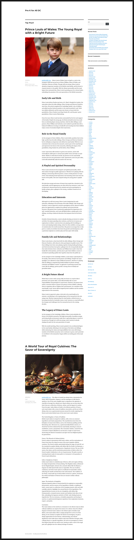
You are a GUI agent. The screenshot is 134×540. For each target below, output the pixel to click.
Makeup (91, 192)
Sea (90, 229)
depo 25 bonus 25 (92, 290)
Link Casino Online (92, 272)
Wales (32, 85)
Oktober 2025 (92, 82)
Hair (90, 172)
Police (90, 217)
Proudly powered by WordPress (40, 533)
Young (36, 85)
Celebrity (91, 145)
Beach (90, 128)
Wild (90, 249)
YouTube (91, 251)
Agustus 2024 (92, 101)
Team (90, 239)
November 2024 (92, 97)
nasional (91, 205)
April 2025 (91, 90)
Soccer (90, 235)
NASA (90, 204)
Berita (90, 131)
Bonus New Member (92, 284)
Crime (90, 155)
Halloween (91, 173)
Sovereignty (28, 402)
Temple (90, 242)
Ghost (90, 170)
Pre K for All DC (33, 10)
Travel (90, 243)
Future (30, 84)
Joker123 (90, 278)
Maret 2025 (91, 91)
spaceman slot (92, 236)
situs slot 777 (91, 287)
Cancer (90, 139)
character (91, 147)
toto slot (90, 293)
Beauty (90, 129)
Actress (90, 122)
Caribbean (91, 141)
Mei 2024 (91, 106)
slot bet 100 (90, 264)
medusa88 (90, 296)
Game (90, 167)
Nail (90, 202)
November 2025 (92, 81)
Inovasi (90, 180)
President (91, 220)
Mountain (91, 196)
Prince (26, 82)
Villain (90, 246)
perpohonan (92, 211)
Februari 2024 (92, 110)
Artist (90, 126)
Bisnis (90, 132)
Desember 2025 (92, 79)
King (90, 189)
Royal (29, 85)
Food (26, 399)
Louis (33, 84)
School (90, 227)
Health (90, 174)
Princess (91, 223)
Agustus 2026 (92, 71)
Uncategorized (92, 245)
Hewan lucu (91, 176)
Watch (90, 248)
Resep (90, 226)
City (90, 150)
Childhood (91, 148)
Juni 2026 (91, 74)
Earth (90, 160)
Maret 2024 (91, 109)
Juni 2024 (91, 104)
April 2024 (91, 107)
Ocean (90, 208)
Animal (90, 123)
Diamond (91, 157)
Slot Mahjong (91, 281)
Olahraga (91, 210)
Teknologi (91, 240)
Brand (90, 136)
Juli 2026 (91, 72)
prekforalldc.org (46, 80)
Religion (91, 224)
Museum (91, 199)
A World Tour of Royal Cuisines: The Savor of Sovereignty (50, 348)
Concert (91, 151)
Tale (90, 237)
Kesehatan (91, 188)
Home (90, 177)
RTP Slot (90, 267)
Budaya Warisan (92, 138)
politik (90, 218)
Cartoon (91, 142)
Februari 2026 (92, 77)
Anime (90, 125)
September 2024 (92, 100)
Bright (26, 84)
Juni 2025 (91, 87)
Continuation (92, 152)
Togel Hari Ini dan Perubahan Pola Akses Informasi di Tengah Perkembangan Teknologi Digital (98, 45)
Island (90, 182)
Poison (90, 215)
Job (90, 185)
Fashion (91, 163)
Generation (91, 169)
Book (90, 135)
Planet (90, 214)
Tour (32, 402)
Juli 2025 (91, 85)
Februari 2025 (92, 93)
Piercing (91, 213)
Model (90, 195)
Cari (89, 22)
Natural (90, 207)
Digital (90, 158)
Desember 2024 (92, 96)
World (34, 402)
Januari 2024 (92, 112)
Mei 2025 (91, 88)
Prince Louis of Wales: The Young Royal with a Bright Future (53, 31)
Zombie (90, 252)
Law (90, 191)
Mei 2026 (91, 75)
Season (90, 230)
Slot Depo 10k (91, 269)
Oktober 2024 (92, 98)
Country (91, 154)
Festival (90, 164)
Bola (90, 133)
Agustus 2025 (92, 84)
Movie (90, 198)
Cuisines (27, 401)
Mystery (91, 201)
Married (91, 194)
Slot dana (90, 275)
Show (90, 233)
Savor (33, 401)
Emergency (91, 161)
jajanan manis (92, 183)
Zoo (90, 254)
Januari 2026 (92, 78)
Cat (89, 144)
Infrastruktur (92, 179)
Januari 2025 (92, 94)
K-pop (90, 186)
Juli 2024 (91, 103)
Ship (90, 232)
